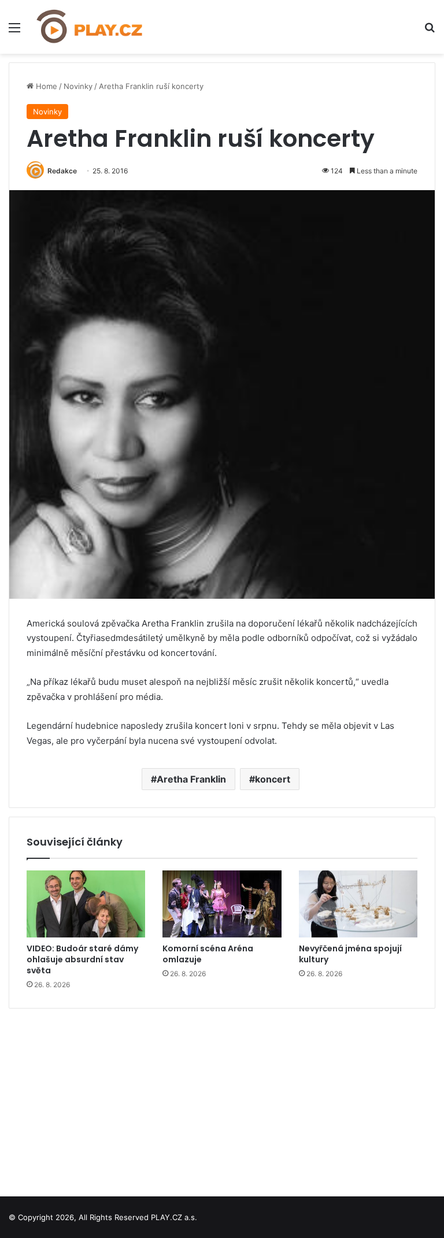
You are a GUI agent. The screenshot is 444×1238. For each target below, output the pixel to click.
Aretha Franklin (191, 779)
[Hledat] (429, 31)
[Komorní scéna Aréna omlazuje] (221, 903)
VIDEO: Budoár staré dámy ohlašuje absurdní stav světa (82, 959)
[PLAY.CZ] (90, 27)
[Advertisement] (222, 1098)
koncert (272, 779)
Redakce (62, 170)
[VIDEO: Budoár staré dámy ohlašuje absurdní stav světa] (86, 903)
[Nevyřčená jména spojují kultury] (358, 903)
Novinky (78, 86)
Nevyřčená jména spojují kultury (350, 954)
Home (45, 86)
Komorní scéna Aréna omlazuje (207, 954)
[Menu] (14, 31)
